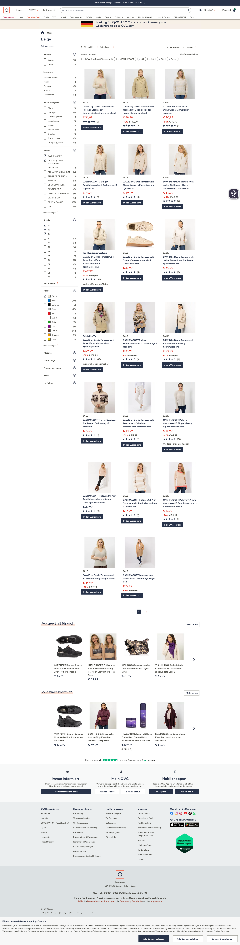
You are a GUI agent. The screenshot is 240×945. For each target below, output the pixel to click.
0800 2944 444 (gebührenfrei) (55, 823)
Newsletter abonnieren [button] (66, 791)
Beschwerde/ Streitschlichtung (87, 856)
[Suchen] (188, 10)
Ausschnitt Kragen (53, 367)
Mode (98, 17)
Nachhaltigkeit (144, 823)
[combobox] (122, 10)
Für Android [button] (187, 791)
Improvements (97, 913)
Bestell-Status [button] (133, 791)
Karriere (141, 840)
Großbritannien (116, 886)
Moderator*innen (145, 845)
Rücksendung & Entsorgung (85, 837)
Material (48, 352)
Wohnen (130, 17)
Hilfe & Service (79, 851)
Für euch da (111, 837)
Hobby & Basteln (145, 17)
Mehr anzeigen (50, 212)
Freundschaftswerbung (116, 827)
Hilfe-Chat (45, 813)
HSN (42, 913)
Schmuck (119, 17)
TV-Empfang (143, 850)
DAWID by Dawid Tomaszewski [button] (99, 59)
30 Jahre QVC (33, 17)
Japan (133, 886)
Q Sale (89, 17)
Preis (46, 375)
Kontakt (44, 818)
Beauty (108, 17)
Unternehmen (144, 813)
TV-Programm (112, 818)
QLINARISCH (179, 17)
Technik (193, 17)
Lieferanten (46, 837)
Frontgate (64, 913)
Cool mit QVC (50, 17)
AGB (80, 901)
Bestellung (78, 813)
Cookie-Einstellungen (222, 938)
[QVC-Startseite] (42, 33)
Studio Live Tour (145, 854)
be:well (63, 17)
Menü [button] (19, 10)
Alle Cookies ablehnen (188, 938)
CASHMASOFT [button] (127, 59)
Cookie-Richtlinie (221, 931)
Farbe (47, 290)
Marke (47, 150)
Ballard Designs (52, 913)
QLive (43, 827)
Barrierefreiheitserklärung (149, 827)
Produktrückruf (47, 842)
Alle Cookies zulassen (153, 938)
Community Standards (131, 901)
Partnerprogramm (113, 832)
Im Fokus (48, 382)
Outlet (141, 859)
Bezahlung (78, 832)
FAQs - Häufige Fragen (83, 846)
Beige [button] (173, 59)
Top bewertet (76, 17)
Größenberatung (80, 823)
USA (106, 886)
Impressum (156, 901)
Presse (44, 832)
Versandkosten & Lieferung (85, 827)
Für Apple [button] (161, 791)
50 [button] (162, 59)
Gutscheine (111, 823)
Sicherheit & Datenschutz (84, 842)
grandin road (85, 913)
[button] (204, 10)
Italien (126, 886)
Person (47, 54)
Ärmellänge (49, 360)
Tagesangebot (9, 17)
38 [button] (152, 59)
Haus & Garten (163, 17)
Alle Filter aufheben (189, 54)
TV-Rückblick (49, 10)
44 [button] (142, 59)
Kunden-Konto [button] (107, 791)
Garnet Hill (74, 913)
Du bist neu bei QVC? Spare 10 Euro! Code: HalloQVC (119, 2)
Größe (47, 219)
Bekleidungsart (51, 102)
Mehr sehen (192, 624)
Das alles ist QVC (145, 818)
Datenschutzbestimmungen (101, 901)
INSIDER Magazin (113, 813)
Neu (21, 17)
